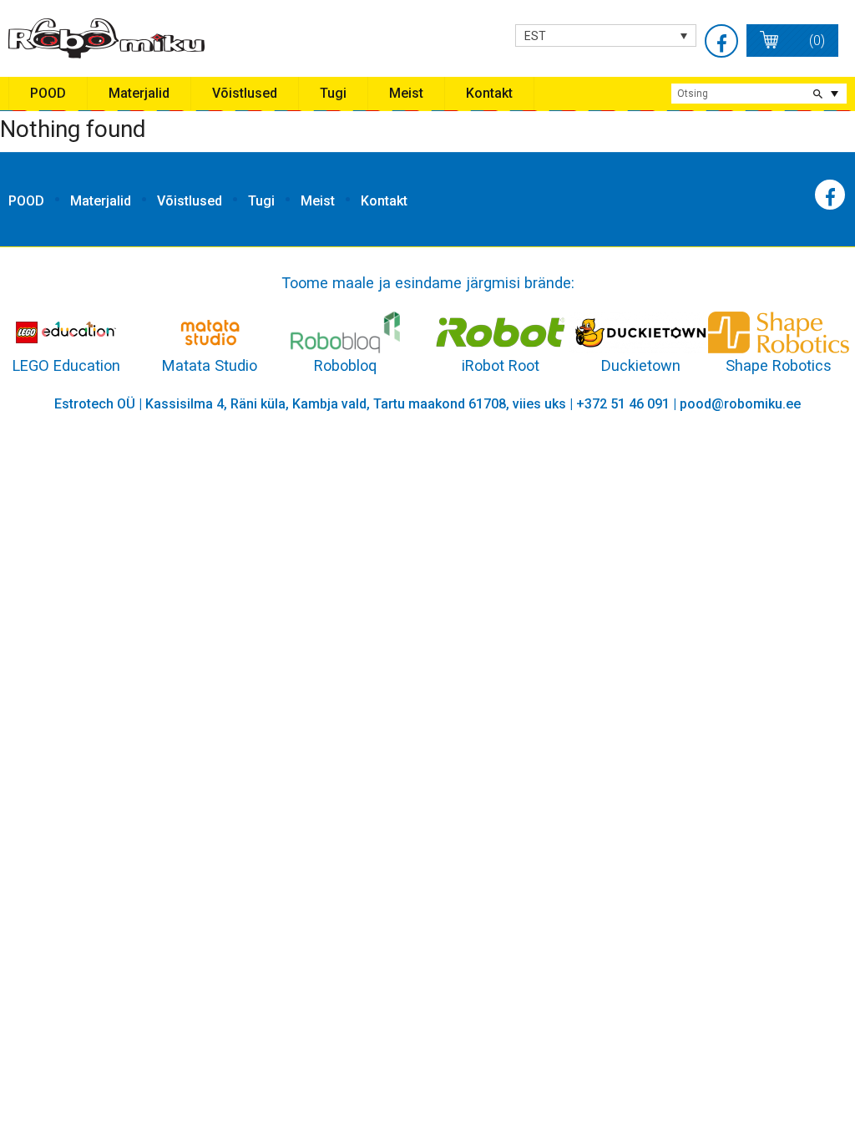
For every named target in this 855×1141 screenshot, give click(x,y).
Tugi (333, 93)
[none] (605, 35)
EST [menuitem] (535, 36)
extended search (834, 93)
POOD (48, 93)
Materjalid (139, 93)
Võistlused (244, 93)
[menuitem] (605, 35)
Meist (406, 93)
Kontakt (489, 93)
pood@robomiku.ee (740, 404)
